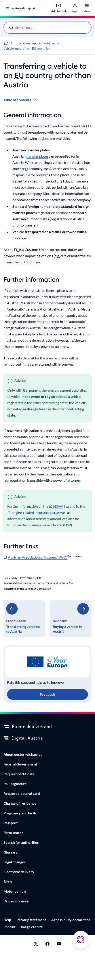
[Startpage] (6, 43)
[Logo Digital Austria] (47, 738)
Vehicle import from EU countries (27, 48)
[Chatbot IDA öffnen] (81, 940)
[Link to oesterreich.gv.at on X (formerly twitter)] (36, 945)
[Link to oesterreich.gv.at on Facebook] (47, 945)
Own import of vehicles (39, 43)
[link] (24, 618)
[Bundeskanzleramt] (47, 727)
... (16, 43)
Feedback (47, 694)
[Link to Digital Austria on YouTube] (59, 945)
